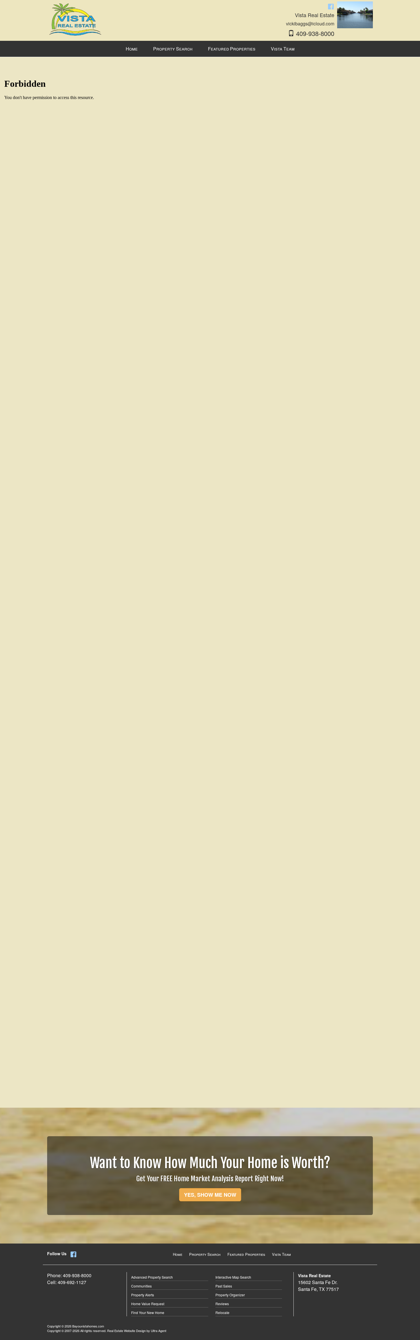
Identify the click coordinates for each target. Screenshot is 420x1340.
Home (177, 1254)
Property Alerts (142, 1294)
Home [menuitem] (132, 48)
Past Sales (223, 1285)
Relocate (222, 1312)
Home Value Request (147, 1303)
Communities (141, 1285)
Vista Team (281, 1254)
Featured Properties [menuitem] (231, 48)
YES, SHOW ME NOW (210, 1194)
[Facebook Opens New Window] (330, 6)
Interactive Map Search (233, 1277)
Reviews (222, 1303)
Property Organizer (230, 1294)
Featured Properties (246, 1254)
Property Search (205, 1254)
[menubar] (210, 49)
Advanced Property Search (152, 1277)
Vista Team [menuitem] (283, 48)
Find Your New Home (147, 1312)
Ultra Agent (158, 1330)
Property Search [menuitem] (173, 48)
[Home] (75, 18)
